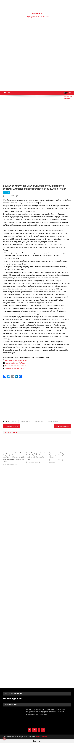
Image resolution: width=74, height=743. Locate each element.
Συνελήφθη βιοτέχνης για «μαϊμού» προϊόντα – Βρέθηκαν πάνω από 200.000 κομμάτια (13, 426)
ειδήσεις (13, 421)
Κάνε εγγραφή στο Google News (15, 360)
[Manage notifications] (4, 738)
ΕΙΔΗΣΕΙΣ (6, 192)
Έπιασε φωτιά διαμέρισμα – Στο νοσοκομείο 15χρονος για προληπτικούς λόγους (63, 426)
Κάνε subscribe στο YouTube (15, 363)
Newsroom (21, 196)
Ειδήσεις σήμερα (25, 421)
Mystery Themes (41, 737)
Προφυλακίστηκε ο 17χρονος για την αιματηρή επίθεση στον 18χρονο (59, 455)
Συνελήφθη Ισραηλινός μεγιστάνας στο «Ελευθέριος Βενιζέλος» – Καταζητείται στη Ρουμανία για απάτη (36, 456)
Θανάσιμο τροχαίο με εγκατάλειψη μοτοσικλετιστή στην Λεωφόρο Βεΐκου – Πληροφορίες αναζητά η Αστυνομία (45, 711)
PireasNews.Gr (37, 13)
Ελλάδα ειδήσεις (52, 421)
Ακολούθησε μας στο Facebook (15, 366)
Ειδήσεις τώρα (39, 421)
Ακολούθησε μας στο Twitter (14, 368)
